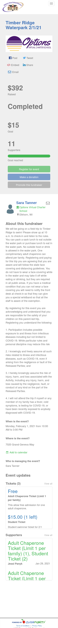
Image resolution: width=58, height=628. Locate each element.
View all (48, 483)
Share (29, 64)
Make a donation (29, 177)
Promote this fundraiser (29, 185)
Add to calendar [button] (18, 452)
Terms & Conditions (23, 625)
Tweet (29, 57)
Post (14, 57)
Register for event (29, 169)
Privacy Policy (37, 625)
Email (15, 71)
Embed (14, 64)
